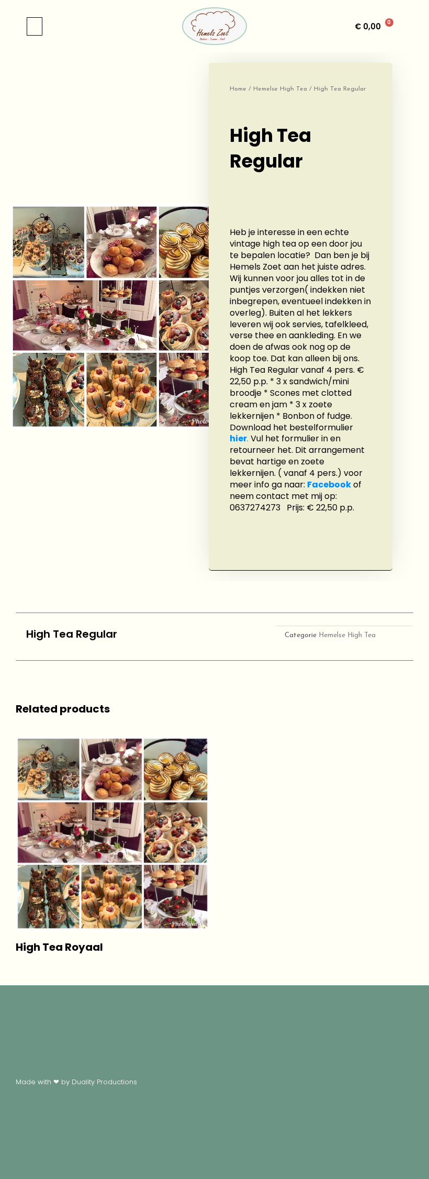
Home (238, 89)
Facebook (329, 485)
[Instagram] (243, 637)
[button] (34, 26)
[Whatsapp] (214, 637)
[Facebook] (186, 637)
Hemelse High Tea (280, 89)
